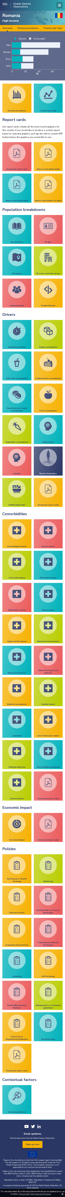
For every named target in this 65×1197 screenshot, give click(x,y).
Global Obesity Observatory (22, 5)
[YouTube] (26, 1126)
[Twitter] (33, 1126)
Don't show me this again (41, 1194)
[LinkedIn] (39, 1126)
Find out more (24, 1194)
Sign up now (32, 1144)
